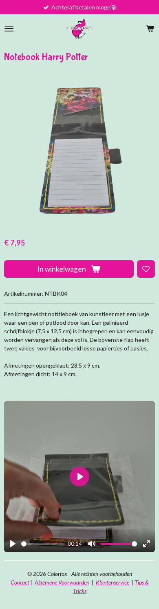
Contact (20, 582)
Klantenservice (112, 582)
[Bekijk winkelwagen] (150, 28)
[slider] (43, 544)
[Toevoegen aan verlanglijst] (146, 269)
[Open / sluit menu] (9, 28)
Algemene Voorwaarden (62, 582)
